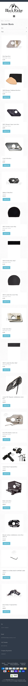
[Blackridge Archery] (14, 12)
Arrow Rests (7, 20)
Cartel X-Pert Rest (7, 158)
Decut (4, 606)
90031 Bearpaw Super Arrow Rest (11, 124)
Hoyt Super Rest (6, 56)
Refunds (23, 664)
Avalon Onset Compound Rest (10, 467)
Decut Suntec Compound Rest (10, 604)
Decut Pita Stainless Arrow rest (10, 432)
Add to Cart (6, 63)
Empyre (16, 681)
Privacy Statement (14, 664)
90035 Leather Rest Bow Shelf (10, 363)
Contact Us (23, 663)
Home (2, 20)
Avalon (4, 400)
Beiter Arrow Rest (7, 501)
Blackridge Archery (7, 58)
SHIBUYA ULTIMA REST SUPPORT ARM (14, 570)
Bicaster (4, 538)
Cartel (4, 160)
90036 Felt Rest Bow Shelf (9, 260)
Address (6, 664)
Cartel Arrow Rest (7, 329)
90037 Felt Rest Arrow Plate (9, 226)
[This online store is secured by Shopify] (14, 677)
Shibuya (4, 194)
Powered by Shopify (22, 681)
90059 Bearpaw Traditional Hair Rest (11, 90)
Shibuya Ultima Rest (7, 192)
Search (3, 663)
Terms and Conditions (13, 663)
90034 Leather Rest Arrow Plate (10, 294)
